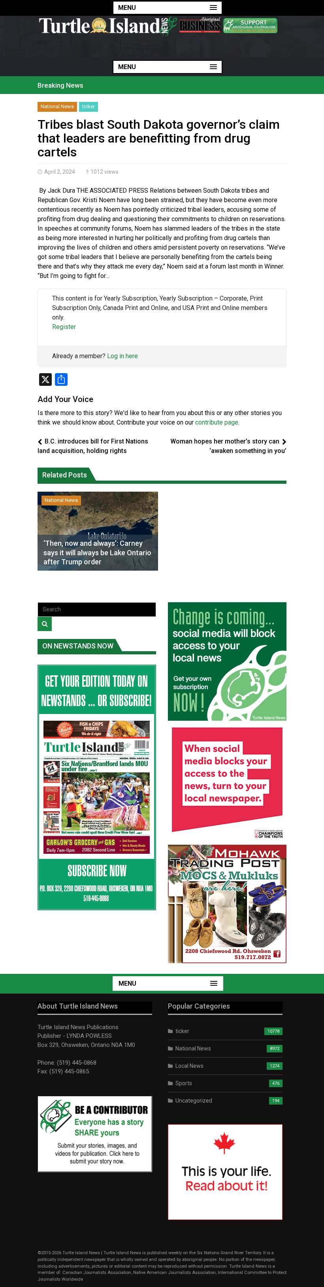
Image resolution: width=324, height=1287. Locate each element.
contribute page (216, 422)
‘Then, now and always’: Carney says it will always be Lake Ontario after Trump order (97, 552)
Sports (183, 1083)
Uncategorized (193, 1100)
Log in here (122, 356)
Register (64, 327)
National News (57, 106)
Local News (189, 1066)
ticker (88, 106)
